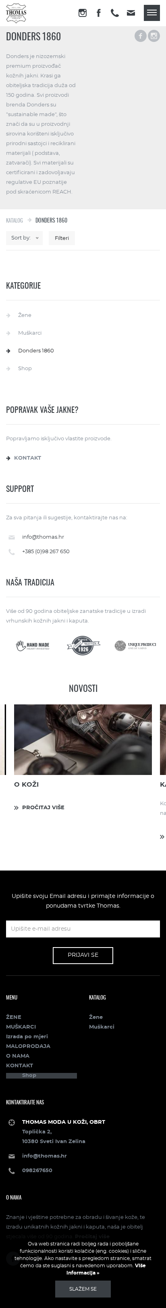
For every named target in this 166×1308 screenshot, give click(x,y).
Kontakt (27, 458)
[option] (83, 757)
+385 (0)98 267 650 (46, 551)
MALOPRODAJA (28, 1046)
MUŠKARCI (21, 1027)
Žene (24, 315)
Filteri (62, 238)
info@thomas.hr (43, 537)
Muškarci (30, 333)
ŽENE (13, 1017)
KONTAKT (19, 1065)
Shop (25, 368)
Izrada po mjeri (27, 1036)
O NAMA (17, 1056)
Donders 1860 (36, 351)
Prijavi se (83, 955)
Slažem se (83, 1289)
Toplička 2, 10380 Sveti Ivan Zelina (63, 1132)
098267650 (37, 1170)
